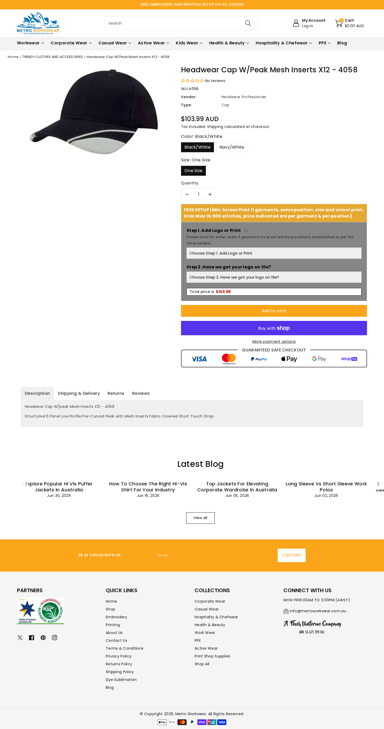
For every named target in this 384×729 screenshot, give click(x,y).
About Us (114, 632)
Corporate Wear (210, 601)
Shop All (202, 664)
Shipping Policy (120, 671)
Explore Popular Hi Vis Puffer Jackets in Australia (59, 486)
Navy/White (232, 147)
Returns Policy (119, 664)
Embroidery (116, 617)
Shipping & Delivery (79, 393)
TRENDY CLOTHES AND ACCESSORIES (52, 57)
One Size (193, 171)
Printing (113, 624)
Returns (116, 393)
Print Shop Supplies (212, 656)
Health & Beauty (210, 624)
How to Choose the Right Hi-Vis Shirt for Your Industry (148, 486)
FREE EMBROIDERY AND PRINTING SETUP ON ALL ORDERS (192, 4)
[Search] (248, 23)
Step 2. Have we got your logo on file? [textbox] (229, 267)
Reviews (141, 393)
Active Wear (206, 648)
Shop (110, 609)
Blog (110, 687)
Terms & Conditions (124, 648)
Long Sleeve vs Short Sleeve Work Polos (326, 486)
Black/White (197, 147)
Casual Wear (207, 609)
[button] (349, 23)
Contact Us (116, 640)
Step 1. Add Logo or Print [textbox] (274, 236)
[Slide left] (22, 484)
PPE (198, 640)
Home (13, 57)
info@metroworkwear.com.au (318, 611)
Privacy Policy (118, 656)
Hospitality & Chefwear (216, 617)
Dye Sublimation (121, 679)
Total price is (210, 291)
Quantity (190, 183)
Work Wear (205, 632)
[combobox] (181, 23)
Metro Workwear (190, 713)
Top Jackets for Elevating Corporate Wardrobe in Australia (237, 486)
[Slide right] (378, 484)
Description (37, 393)
